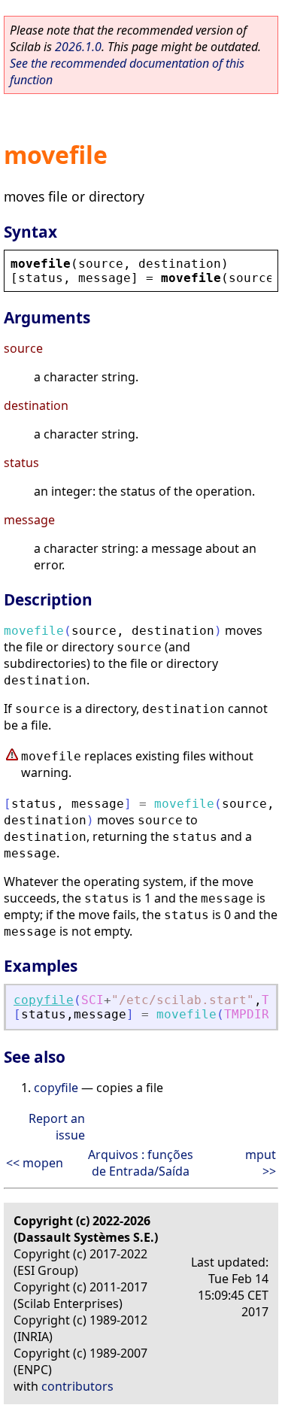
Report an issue (57, 1126)
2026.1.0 (78, 46)
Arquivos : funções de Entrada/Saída (140, 1162)
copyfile (44, 1000)
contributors (77, 1386)
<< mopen (34, 1163)
